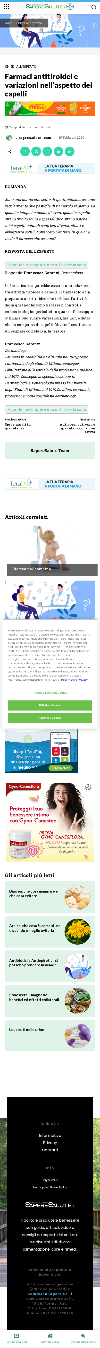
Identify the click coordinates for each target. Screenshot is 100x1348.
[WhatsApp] (47, 151)
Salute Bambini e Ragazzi (32, 559)
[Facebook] (25, 151)
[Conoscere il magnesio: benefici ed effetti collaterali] (78, 1001)
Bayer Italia (50, 1180)
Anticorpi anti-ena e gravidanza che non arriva (77, 428)
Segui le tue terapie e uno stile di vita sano (47, 264)
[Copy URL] (70, 151)
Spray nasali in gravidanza (18, 426)
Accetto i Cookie (50, 717)
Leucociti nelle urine (26, 1029)
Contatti (50, 1150)
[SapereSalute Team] (9, 138)
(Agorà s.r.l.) (60, 1294)
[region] (49, 674)
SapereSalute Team (35, 137)
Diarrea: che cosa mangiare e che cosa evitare (33, 893)
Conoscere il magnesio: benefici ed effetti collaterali (34, 997)
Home (8, 23)
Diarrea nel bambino (31, 568)
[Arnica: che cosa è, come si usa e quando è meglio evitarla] (78, 932)
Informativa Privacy (50, 1139)
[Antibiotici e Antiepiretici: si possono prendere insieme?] (78, 966)
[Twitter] (36, 151)
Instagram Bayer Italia (50, 1187)
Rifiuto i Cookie (50, 705)
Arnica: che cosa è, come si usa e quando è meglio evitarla (34, 928)
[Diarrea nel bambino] (50, 549)
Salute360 (37, 1294)
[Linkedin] (58, 151)
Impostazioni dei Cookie (50, 693)
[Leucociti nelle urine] (78, 1036)
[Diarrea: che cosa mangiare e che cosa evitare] (78, 897)
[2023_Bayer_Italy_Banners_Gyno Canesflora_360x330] (50, 822)
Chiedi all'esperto (29, 23)
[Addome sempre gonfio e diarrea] (50, 605)
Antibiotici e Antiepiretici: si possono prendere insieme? (33, 962)
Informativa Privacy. (74, 679)
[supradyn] (50, 109)
